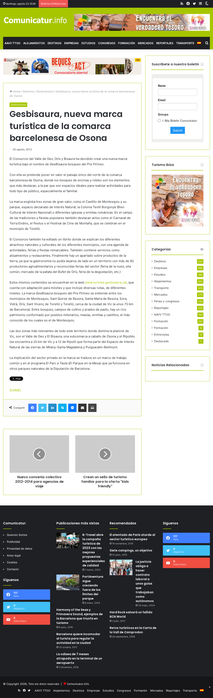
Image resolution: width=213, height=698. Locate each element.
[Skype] (62, 408)
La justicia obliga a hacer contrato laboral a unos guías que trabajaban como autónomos (145, 581)
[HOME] (15, 390)
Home (16, 91)
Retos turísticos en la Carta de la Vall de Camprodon (133, 630)
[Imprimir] (92, 408)
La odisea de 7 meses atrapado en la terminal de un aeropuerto (79, 658)
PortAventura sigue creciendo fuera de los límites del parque (92, 588)
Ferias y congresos (166, 301)
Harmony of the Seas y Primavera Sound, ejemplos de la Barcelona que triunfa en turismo (79, 616)
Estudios (88, 43)
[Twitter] (42, 408)
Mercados (145, 43)
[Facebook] (32, 408)
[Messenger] (72, 408)
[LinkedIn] (52, 408)
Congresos (106, 43)
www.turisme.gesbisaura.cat (106, 282)
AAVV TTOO (12, 43)
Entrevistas (161, 334)
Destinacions (45, 91)
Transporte (185, 43)
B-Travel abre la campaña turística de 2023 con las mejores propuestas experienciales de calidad (93, 550)
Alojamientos (34, 43)
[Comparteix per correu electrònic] (82, 408)
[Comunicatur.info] (35, 20)
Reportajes (164, 43)
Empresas (71, 43)
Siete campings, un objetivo (131, 550)
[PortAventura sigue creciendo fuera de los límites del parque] (67, 582)
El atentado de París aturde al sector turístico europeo (132, 537)
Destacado (161, 341)
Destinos (54, 43)
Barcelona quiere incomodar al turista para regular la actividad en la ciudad (78, 638)
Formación (126, 43)
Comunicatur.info (78, 684)
